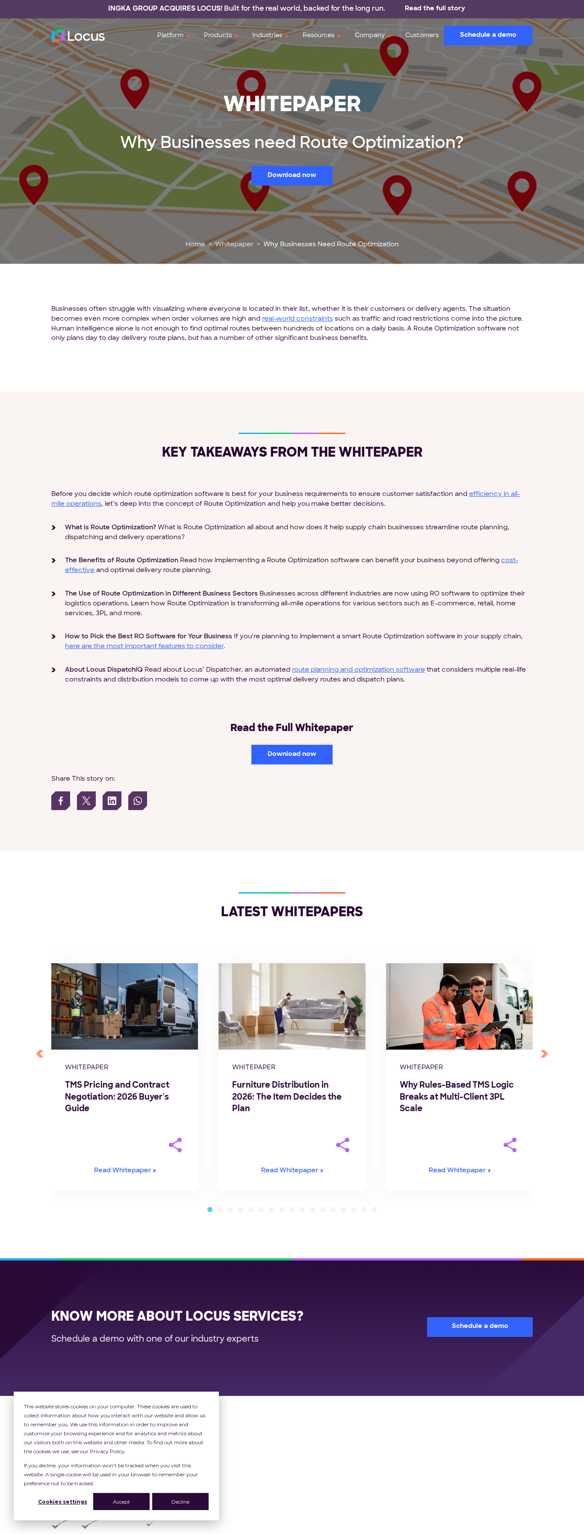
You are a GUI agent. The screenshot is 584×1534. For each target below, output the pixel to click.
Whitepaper (234, 245)
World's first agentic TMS (493, 1436)
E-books (390, 1446)
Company (370, 35)
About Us (467, 1417)
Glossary (391, 1505)
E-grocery (322, 1466)
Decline (180, 1502)
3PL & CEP (323, 1436)
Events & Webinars (407, 1475)
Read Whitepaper (122, 1171)
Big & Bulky (324, 1446)
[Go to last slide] (39, 1053)
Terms (379, 1525)
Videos (388, 1485)
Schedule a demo (488, 35)
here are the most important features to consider (144, 646)
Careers (465, 1456)
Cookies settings (62, 1502)
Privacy (341, 1525)
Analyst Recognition (485, 1446)
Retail (315, 1417)
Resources (318, 35)
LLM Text (467, 1505)
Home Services (331, 1495)
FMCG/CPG (325, 1426)
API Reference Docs (409, 1495)
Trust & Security (478, 1475)
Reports (389, 1466)
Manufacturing (329, 1485)
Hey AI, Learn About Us (490, 1495)
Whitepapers (398, 1426)
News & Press (475, 1466)
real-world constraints (297, 319)
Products (218, 35)
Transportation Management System (235, 1417)
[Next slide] (543, 1053)
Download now (292, 175)
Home (195, 245)
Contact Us (471, 1485)
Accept (121, 1502)
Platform (170, 35)
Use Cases (394, 1417)
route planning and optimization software (358, 670)
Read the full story (435, 9)
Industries (267, 35)
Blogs (385, 1456)
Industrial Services (335, 1475)
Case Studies (398, 1436)
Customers (422, 35)
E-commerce (328, 1456)
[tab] (209, 1209)
